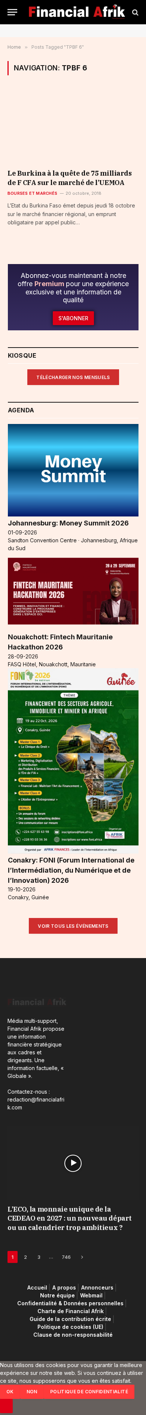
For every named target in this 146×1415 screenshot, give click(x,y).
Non (32, 1391)
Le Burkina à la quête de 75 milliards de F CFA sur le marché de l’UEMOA (69, 178)
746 (66, 1257)
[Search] (135, 12)
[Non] (6, 1406)
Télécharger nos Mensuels (73, 377)
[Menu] (12, 12)
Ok (10, 1391)
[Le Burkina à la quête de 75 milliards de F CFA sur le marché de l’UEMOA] (73, 127)
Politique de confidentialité (89, 1391)
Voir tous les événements (73, 926)
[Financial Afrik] (76, 12)
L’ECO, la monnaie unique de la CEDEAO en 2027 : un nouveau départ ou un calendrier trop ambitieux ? (69, 1218)
